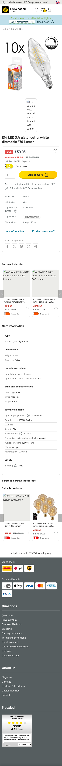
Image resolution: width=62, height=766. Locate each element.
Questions (7, 615)
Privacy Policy (9, 619)
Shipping (7, 628)
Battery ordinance (12, 633)
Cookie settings (11, 655)
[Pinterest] (21, 246)
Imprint (6, 694)
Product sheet (21, 166)
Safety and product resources (19, 480)
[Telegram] (35, 246)
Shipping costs (23, 161)
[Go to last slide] (2, 294)
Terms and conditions (14, 637)
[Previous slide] (25, 115)
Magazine (7, 677)
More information (14, 231)
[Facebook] (7, 246)
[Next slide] (37, 115)
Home (5, 28)
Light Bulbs (17, 28)
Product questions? (43, 231)
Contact (6, 681)
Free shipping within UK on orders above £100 (32, 184)
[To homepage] (14, 9)
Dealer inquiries (11, 690)
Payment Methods (12, 624)
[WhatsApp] (28, 246)
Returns (6, 650)
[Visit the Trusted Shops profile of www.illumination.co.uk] (31, 731)
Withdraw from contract (15, 646)
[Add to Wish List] (55, 151)
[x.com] (14, 246)
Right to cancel (10, 641)
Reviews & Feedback (13, 685)
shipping (46, 553)
